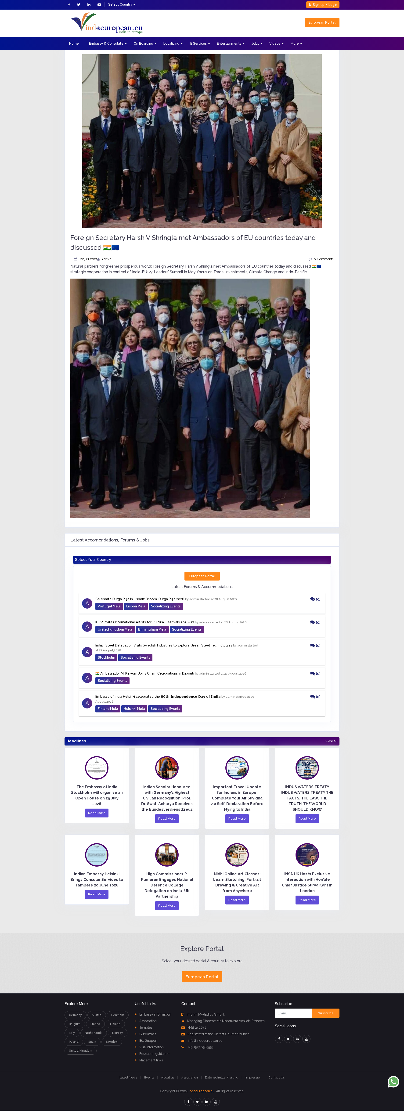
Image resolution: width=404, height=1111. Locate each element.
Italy (72, 1033)
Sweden (112, 1041)
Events (149, 1077)
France (95, 1024)
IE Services (198, 43)
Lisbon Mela (135, 606)
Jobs (255, 43)
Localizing (171, 43)
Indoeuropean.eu (201, 1091)
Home (74, 43)
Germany (75, 1015)
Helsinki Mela (134, 709)
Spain (92, 1041)
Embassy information (154, 1014)
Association (147, 1021)
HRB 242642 (197, 1027)
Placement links (150, 1060)
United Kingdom (80, 1050)
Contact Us (277, 1077)
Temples (145, 1027)
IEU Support (147, 1040)
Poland (74, 1041)
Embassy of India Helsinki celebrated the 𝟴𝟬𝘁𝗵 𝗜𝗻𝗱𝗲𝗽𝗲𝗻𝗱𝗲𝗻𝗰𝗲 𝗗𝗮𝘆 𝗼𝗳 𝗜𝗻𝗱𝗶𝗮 (157, 696)
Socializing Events (165, 606)
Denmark (117, 1015)
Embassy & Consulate (106, 43)
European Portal (322, 22)
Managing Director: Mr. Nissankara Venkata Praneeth (226, 1021)
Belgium (75, 1024)
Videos (274, 43)
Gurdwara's (147, 1034)
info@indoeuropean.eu (204, 1040)
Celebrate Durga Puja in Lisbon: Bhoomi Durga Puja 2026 (139, 599)
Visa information (151, 1047)
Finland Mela (108, 709)
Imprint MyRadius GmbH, (206, 1014)
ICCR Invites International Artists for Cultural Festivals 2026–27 (144, 622)
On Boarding (143, 43)
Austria (97, 1015)
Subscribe (326, 1013)
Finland (115, 1024)
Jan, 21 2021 (88, 259)
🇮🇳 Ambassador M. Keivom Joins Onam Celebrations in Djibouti (144, 673)
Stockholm (106, 657)
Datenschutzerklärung (221, 1077)
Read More (97, 813)
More (295, 43)
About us (167, 1077)
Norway (117, 1033)
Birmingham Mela (152, 629)
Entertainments (229, 43)
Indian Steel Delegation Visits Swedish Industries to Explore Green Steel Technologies (163, 645)
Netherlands (93, 1033)
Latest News (128, 1077)
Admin (106, 259)
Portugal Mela (109, 606)
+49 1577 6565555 (200, 1047)
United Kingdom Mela (115, 629)
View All (331, 741)
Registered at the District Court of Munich (218, 1034)
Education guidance (153, 1054)
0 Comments (324, 259)
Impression (253, 1077)
